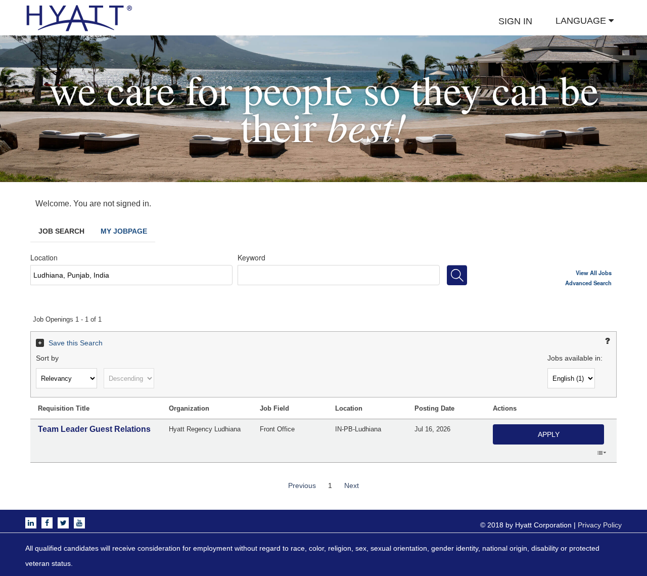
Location (44, 257)
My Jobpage (124, 231)
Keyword (251, 257)
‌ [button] (601, 452)
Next (351, 485)
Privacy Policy (600, 525)
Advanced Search (588, 283)
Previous (302, 485)
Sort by (47, 358)
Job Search (61, 231)
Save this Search (76, 343)
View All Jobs (594, 273)
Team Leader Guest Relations (94, 429)
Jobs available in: (575, 358)
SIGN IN (515, 21)
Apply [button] (549, 434)
